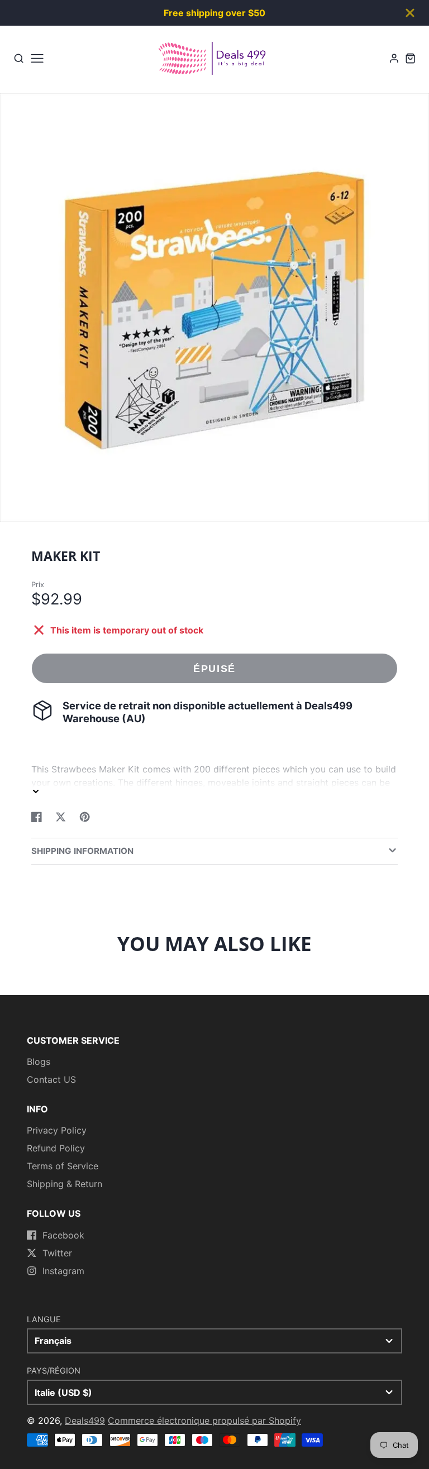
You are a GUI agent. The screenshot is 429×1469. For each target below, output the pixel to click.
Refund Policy (56, 1148)
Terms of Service (62, 1166)
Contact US (51, 1079)
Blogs (38, 1061)
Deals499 (85, 1420)
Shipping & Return (64, 1183)
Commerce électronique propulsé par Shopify (204, 1420)
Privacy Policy (57, 1130)
